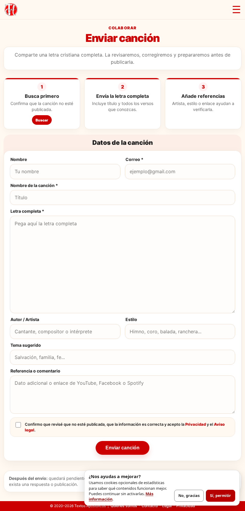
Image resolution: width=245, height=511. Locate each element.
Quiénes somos (124, 506)
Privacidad (195, 424)
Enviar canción (122, 447)
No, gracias (189, 495)
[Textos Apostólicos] (11, 9)
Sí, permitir (220, 495)
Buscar (42, 120)
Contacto (150, 506)
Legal (167, 506)
